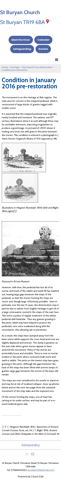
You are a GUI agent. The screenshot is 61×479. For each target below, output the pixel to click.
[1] (3, 426)
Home (4, 67)
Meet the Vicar (21, 40)
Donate (43, 49)
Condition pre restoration (14, 69)
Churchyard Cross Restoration (36, 67)
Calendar (43, 40)
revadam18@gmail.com (40, 470)
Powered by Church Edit (30, 476)
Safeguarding (22, 49)
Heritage (14, 67)
